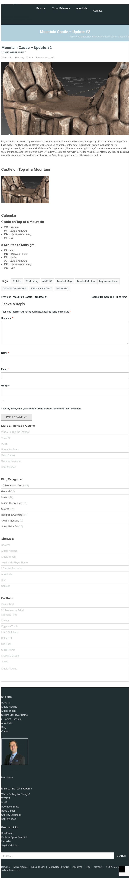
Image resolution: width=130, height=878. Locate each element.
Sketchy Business (11, 461)
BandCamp (7, 833)
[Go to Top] (122, 869)
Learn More (7, 777)
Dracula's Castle (10, 655)
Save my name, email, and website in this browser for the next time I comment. (41, 408)
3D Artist (17, 281)
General (5, 491)
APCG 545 (47, 281)
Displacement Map (108, 281)
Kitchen (5, 620)
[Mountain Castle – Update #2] (65, 98)
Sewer (4, 661)
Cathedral (6, 638)
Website (5, 385)
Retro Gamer (8, 455)
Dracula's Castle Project (14, 288)
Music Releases (61, 8)
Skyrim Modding (10, 520)
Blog (3, 580)
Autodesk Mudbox (86, 281)
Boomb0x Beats (10, 449)
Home (73, 36)
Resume (41, 8)
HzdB (4, 443)
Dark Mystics (8, 467)
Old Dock (6, 643)
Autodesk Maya (64, 281)
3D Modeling (32, 281)
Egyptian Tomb (9, 626)
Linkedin (6, 841)
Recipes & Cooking (11, 514)
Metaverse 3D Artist (59, 867)
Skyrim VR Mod (9, 845)
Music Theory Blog (11, 503)
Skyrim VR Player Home (14, 562)
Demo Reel (7, 604)
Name (5, 353)
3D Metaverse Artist (88, 36)
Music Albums (9, 550)
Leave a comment (45, 57)
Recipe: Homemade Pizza (109, 296)
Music (4, 497)
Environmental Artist (41, 288)
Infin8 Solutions (10, 632)
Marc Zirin (7, 57)
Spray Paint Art (9, 526)
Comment (7, 318)
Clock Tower (8, 649)
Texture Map (62, 288)
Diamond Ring (9, 614)
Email (5, 369)
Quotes (5, 508)
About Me (81, 8)
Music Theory (8, 556)
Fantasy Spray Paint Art (14, 837)
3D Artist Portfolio (11, 568)
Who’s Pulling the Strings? (15, 431)
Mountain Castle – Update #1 (24, 296)
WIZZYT (5, 437)
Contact (97, 10)
